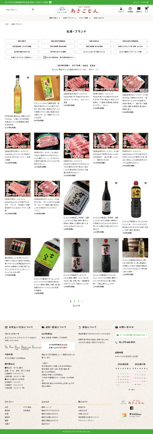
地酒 (6, 414)
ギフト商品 (27, 407)
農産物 (7, 410)
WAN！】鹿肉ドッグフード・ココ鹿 (130, 52)
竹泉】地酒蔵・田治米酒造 (58, 46)
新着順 (92, 65)
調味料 (7, 417)
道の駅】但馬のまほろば (22, 52)
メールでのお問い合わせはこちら (130, 335)
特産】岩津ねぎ (94, 41)
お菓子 (7, 424)
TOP (7, 24)
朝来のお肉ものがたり (50, 414)
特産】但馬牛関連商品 (58, 41)
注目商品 (26, 410)
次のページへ (94, 69)
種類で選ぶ (53, 18)
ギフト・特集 (83, 18)
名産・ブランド (68, 18)
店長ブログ (46, 424)
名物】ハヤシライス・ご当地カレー (22, 57)
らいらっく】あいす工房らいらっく (94, 52)
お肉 (6, 407)
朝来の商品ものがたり (50, 421)
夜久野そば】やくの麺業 (58, 52)
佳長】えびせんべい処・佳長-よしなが (130, 46)
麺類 (6, 421)
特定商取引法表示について (88, 417)
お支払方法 (82, 410)
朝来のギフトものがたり (51, 410)
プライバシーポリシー (86, 421)
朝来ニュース (47, 407)
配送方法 (81, 407)
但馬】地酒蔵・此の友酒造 (94, 46)
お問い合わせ (99, 18)
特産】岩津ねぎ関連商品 (130, 41)
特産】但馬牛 (22, 41)
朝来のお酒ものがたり (50, 417)
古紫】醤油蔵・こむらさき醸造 (21, 46)
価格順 (85, 65)
